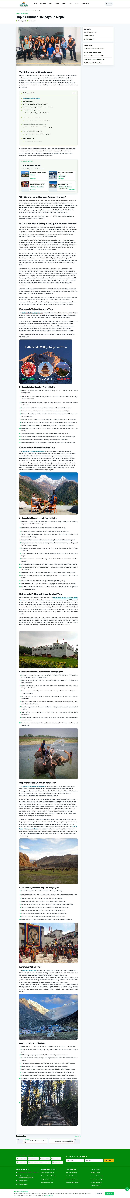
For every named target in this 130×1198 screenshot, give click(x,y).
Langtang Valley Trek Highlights (33, 141)
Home (35, 3)
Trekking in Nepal (95, 1172)
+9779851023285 (22, 1181)
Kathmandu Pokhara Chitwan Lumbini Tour (34, 124)
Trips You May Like (28, 101)
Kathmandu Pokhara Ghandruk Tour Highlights (37, 120)
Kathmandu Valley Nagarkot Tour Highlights (36, 113)
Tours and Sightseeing (97, 1175)
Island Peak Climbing (71, 1172)
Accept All (109, 1193)
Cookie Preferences (22, 1191)
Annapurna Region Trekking (48, 1175)
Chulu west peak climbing (73, 1182)
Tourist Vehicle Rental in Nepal (92, 52)
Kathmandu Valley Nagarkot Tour (31, 110)
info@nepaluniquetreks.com (25, 1176)
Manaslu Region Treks (47, 1182)
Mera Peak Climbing (71, 1175)
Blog (77, 3)
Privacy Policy (48, 1195)
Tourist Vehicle (88, 39)
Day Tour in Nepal (95, 1185)
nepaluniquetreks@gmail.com (25, 1177)
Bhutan (64, 3)
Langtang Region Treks (47, 1179)
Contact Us (85, 3)
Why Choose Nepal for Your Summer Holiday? (35, 104)
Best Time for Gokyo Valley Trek (92, 62)
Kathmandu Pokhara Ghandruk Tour (32, 117)
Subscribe (108, 1160)
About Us (43, 3)
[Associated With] (21, 1158)
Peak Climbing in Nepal (97, 1179)
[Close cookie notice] (127, 1189)
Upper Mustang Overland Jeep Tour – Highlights (37, 134)
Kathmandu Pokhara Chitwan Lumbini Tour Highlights (39, 127)
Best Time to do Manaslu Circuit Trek (94, 48)
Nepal (50, 3)
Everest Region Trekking (47, 1172)
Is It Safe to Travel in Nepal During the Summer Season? (38, 107)
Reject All (99, 1193)
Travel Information (89, 32)
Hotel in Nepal (88, 35)
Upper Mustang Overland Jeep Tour (32, 131)
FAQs (71, 3)
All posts (77, 1136)
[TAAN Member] (45, 1158)
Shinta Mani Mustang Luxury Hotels (93, 55)
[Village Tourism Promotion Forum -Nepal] (39, 1162)
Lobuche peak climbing (72, 1179)
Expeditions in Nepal (96, 1182)
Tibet (57, 3)
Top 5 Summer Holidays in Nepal (31, 98)
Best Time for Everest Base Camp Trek (94, 59)
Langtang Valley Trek (28, 138)
